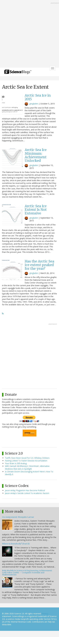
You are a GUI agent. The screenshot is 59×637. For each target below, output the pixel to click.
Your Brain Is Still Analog (16, 463)
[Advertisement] (29, 34)
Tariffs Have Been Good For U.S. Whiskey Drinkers (27, 458)
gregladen (33, 103)
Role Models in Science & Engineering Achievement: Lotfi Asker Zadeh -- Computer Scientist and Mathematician (27, 572)
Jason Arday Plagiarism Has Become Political (25, 490)
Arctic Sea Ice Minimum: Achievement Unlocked (36, 155)
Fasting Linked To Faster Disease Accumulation (26, 460)
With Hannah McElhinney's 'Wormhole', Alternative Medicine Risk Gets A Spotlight (27, 467)
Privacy (45, 613)
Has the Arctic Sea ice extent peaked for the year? (39, 265)
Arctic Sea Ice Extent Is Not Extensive (36, 209)
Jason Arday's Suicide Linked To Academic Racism (27, 493)
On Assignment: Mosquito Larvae (18, 517)
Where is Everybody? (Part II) (16, 543)
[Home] (18, 72)
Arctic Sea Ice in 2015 (38, 97)
